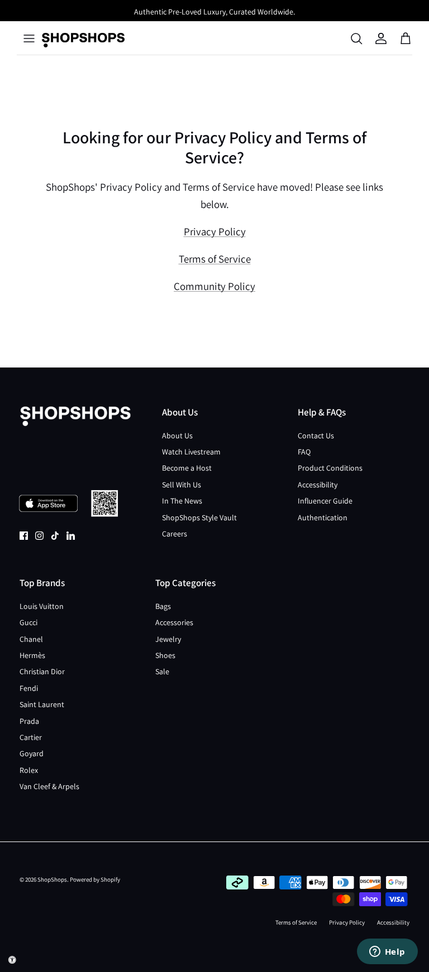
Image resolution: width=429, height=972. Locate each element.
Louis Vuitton (42, 606)
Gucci (28, 622)
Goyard (32, 753)
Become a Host (187, 468)
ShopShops (52, 879)
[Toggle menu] (29, 38)
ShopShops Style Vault (199, 517)
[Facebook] (24, 535)
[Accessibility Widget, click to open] (12, 959)
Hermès (32, 655)
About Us (177, 436)
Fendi (29, 688)
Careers (174, 534)
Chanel (31, 639)
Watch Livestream (191, 452)
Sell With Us (181, 485)
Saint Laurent (42, 704)
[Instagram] (39, 535)
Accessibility (317, 485)
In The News (182, 501)
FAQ (304, 452)
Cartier (31, 737)
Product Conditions (330, 468)
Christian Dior (42, 671)
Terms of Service (215, 258)
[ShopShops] (83, 38)
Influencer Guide (325, 501)
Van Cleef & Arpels (49, 786)
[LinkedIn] (70, 535)
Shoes (165, 655)
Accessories (174, 622)
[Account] (381, 38)
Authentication (322, 517)
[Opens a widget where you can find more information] (387, 952)
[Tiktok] (55, 535)
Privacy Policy (215, 231)
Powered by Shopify (95, 879)
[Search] (356, 38)
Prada (29, 721)
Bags (163, 606)
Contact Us (316, 436)
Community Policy (214, 286)
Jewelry (168, 639)
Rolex (29, 770)
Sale (162, 671)
